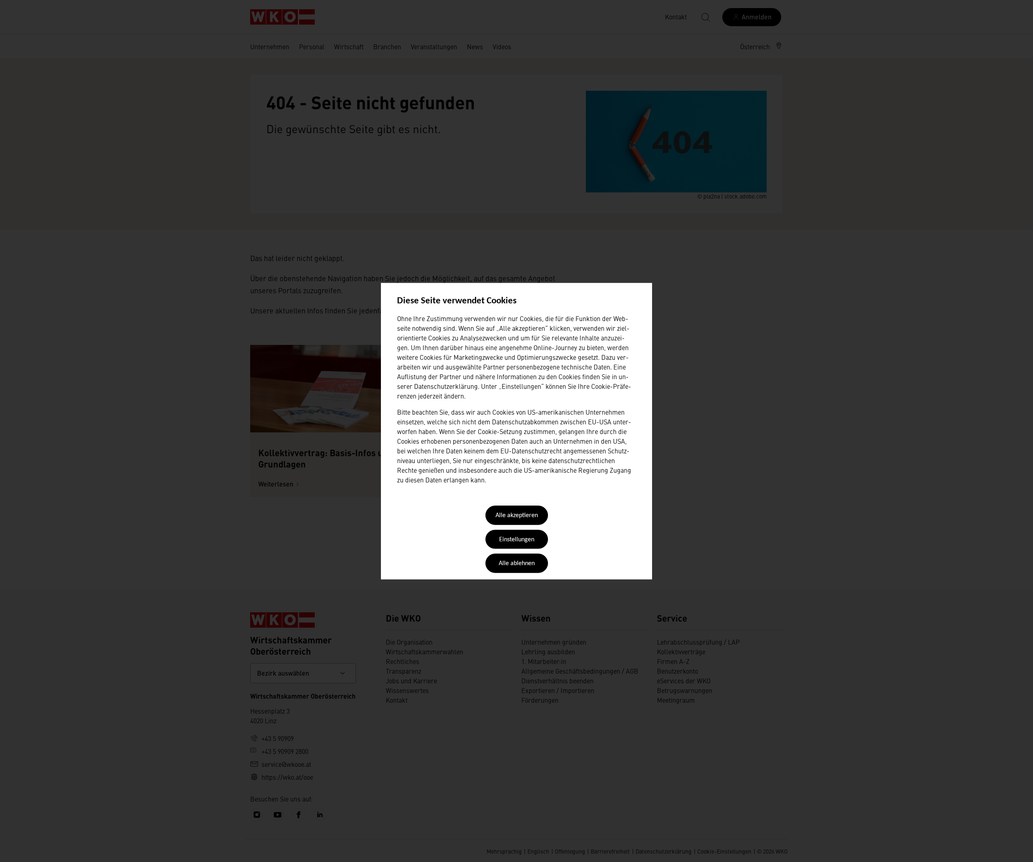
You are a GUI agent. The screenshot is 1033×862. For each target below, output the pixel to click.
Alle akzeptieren (517, 516)
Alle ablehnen (517, 564)
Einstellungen (516, 539)
